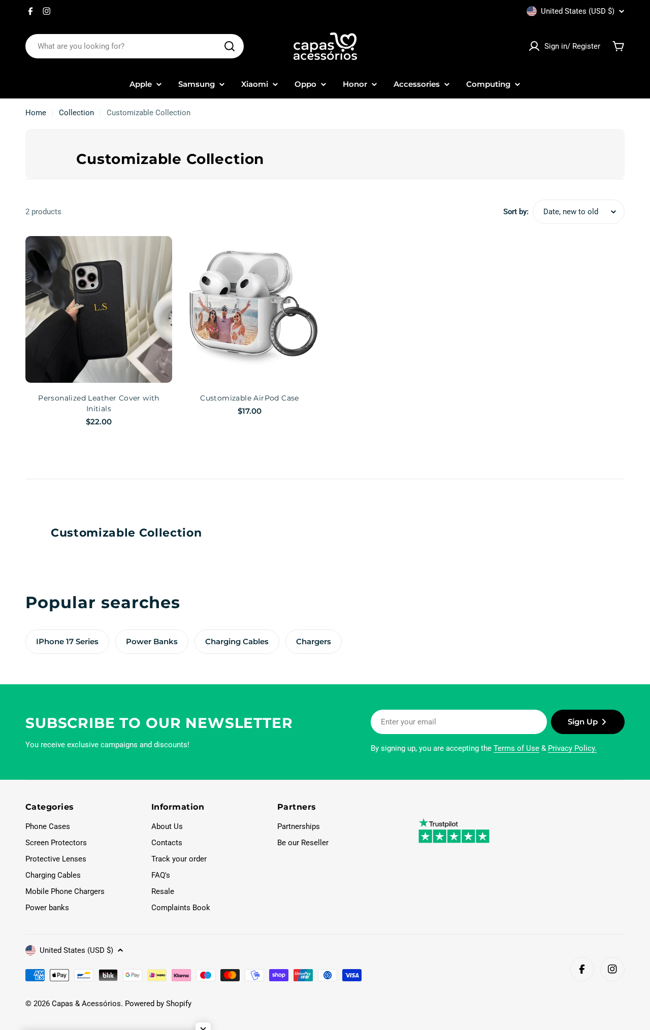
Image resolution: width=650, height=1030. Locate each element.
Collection (76, 112)
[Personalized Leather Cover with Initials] (98, 309)
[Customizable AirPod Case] (249, 309)
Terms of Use (516, 748)
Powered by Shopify (158, 1003)
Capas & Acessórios (86, 1003)
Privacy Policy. (572, 748)
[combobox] (134, 46)
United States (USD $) (577, 11)
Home (35, 112)
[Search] (229, 46)
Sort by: (516, 211)
